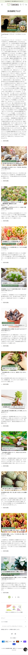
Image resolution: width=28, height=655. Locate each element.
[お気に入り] (23, 4)
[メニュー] (2, 4)
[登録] (26, 626)
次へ (19, 597)
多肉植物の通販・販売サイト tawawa (14, 648)
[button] (21, 4)
